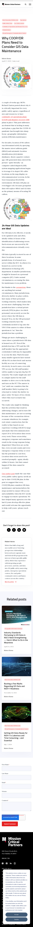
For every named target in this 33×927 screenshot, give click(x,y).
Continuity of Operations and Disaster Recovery (15, 26)
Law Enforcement (19, 23)
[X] (3, 863)
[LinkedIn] (11, 863)
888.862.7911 (6, 858)
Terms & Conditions (8, 924)
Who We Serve (7, 868)
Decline (16, 919)
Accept (16, 914)
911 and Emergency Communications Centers (14, 33)
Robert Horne (6, 58)
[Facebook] (7, 863)
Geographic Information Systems (13, 628)
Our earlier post (8, 474)
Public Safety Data (7, 23)
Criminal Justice (7, 30)
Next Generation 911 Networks (10, 20)
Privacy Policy (21, 924)
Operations (23, 20)
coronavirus (21, 287)
